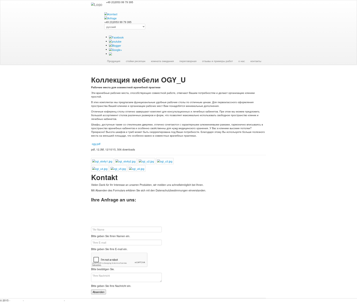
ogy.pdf (96, 144)
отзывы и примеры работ (217, 61)
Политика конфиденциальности (44, 300)
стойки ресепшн (135, 61)
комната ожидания (162, 61)
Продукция (113, 61)
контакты (255, 61)
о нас (241, 61)
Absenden (98, 292)
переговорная (188, 61)
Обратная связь (75, 300)
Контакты (17, 300)
